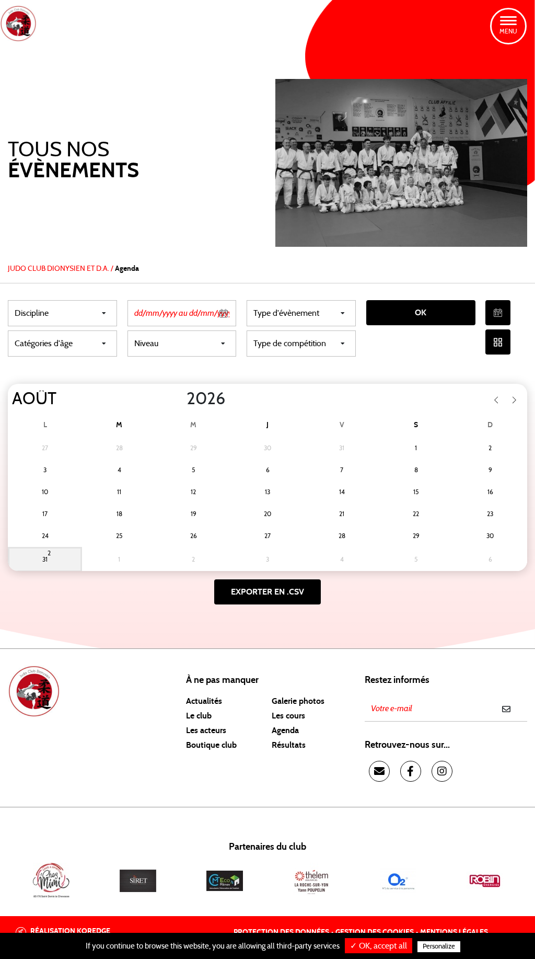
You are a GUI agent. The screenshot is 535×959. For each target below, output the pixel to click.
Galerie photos (298, 701)
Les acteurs (206, 730)
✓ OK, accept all (378, 946)
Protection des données (281, 932)
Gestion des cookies (374, 932)
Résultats (289, 745)
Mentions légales (454, 932)
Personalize (439, 946)
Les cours (288, 716)
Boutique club (211, 745)
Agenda (285, 730)
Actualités (204, 701)
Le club (199, 716)
